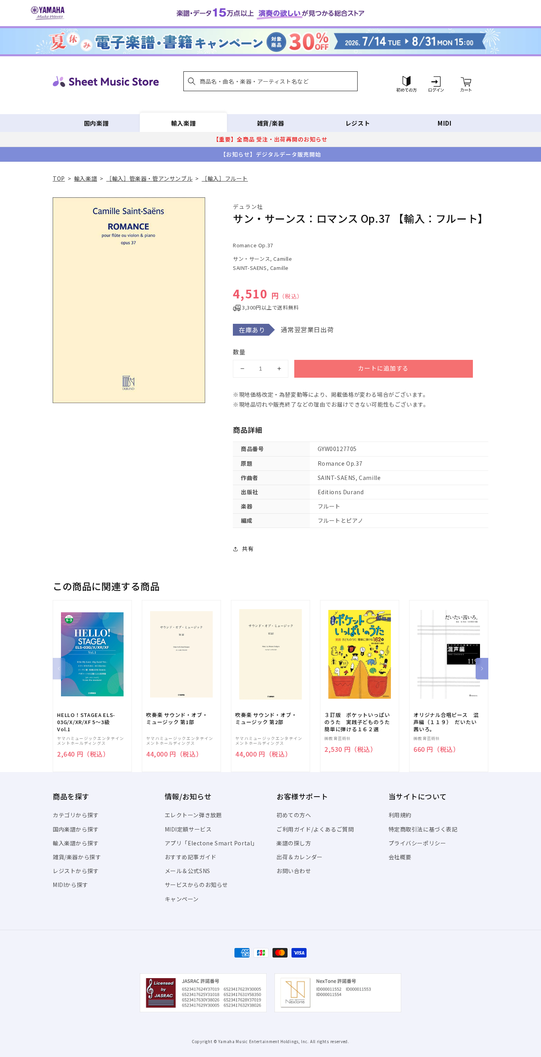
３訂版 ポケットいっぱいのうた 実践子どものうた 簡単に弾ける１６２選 (359, 722)
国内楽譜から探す (76, 829)
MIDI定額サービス (188, 829)
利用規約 (400, 815)
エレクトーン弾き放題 (193, 815)
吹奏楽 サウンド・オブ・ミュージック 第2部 (266, 718)
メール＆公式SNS (187, 871)
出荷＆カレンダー (299, 857)
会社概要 (400, 857)
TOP (59, 178)
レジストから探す (76, 871)
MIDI (444, 123)
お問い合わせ (293, 871)
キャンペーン (182, 899)
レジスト (357, 123)
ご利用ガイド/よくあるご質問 (315, 829)
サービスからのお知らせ (197, 885)
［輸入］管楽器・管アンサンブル (149, 178)
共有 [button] (247, 548)
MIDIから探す (70, 885)
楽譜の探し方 (293, 843)
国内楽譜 (96, 123)
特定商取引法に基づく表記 (423, 829)
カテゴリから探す (76, 815)
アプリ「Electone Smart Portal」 (211, 843)
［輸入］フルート (225, 178)
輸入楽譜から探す (76, 843)
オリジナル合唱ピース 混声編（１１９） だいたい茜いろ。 (445, 722)
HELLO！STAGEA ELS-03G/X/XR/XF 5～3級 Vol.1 (86, 722)
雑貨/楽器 (270, 123)
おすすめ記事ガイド (191, 857)
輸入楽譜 (183, 123)
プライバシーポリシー (417, 843)
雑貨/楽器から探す (77, 857)
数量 (239, 352)
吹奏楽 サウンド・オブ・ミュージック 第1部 (177, 718)
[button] (270, 81)
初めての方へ (293, 815)
